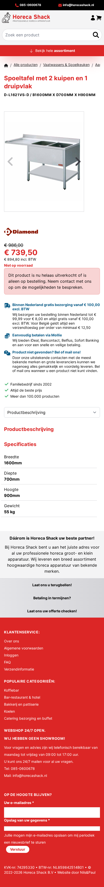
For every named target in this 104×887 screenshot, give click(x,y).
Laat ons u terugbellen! (52, 585)
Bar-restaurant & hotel (22, 697)
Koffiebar (11, 690)
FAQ (7, 662)
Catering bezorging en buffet (28, 718)
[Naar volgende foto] (72, 161)
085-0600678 (30, 5)
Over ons (11, 641)
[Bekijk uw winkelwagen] (99, 17)
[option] (44, 161)
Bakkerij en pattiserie (21, 704)
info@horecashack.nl (78, 5)
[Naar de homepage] (26, 17)
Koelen (9, 711)
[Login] (93, 17)
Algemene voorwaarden (23, 648)
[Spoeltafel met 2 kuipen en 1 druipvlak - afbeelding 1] (44, 161)
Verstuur (17, 849)
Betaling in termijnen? (52, 598)
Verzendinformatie (19, 669)
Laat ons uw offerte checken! (52, 611)
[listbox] (44, 161)
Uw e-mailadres (19, 802)
